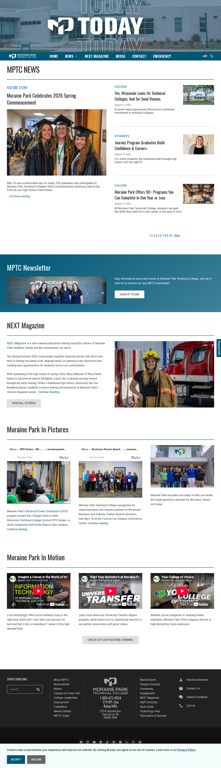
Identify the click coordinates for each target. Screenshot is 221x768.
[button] (76, 56)
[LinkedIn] (101, 742)
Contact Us (193, 688)
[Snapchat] (114, 742)
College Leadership (65, 697)
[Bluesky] (140, 742)
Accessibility (61, 684)
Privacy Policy (187, 750)
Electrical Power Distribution (43, 511)
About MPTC (61, 679)
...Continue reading (18, 196)
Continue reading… (18, 529)
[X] (133, 742)
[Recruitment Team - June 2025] (182, 486)
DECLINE (36, 759)
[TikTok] (107, 742)
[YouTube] (94, 742)
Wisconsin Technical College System (29, 520)
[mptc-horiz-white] (23, 56)
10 (170, 235)
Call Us (191, 705)
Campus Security (150, 684)
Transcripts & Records (153, 715)
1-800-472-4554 (110, 698)
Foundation (60, 706)
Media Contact (62, 711)
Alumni (58, 688)
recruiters (173, 495)
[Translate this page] (205, 56)
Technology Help (150, 711)
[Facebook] (81, 742)
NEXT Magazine (16, 343)
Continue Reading (48, 392)
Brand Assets (148, 679)
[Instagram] (88, 742)
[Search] (38, 689)
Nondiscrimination (197, 679)
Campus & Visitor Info (67, 693)
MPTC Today (61, 715)
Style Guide (147, 706)
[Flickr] (120, 742)
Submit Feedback (197, 697)
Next (177, 235)
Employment (61, 702)
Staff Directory (149, 702)
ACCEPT (16, 759)
